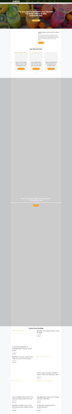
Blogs (54, 1)
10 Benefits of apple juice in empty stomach (46, 406)
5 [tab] (37, 73)
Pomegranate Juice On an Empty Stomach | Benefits (48, 398)
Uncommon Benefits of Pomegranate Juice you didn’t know (36, 64)
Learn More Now (21, 68)
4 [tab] (36, 73)
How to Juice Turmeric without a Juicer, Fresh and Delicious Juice (47, 373)
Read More (14, 353)
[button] (11, 63)
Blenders (38, 1)
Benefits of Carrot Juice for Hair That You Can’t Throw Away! (22, 357)
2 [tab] (34, 73)
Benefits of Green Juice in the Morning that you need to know (22, 406)
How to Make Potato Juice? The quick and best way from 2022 (21, 64)
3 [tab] (35, 73)
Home (28, 1)
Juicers (32, 1)
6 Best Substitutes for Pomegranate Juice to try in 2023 (51, 64)
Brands (44, 1)
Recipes (50, 1)
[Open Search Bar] (58, 1)
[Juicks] (16, 1)
